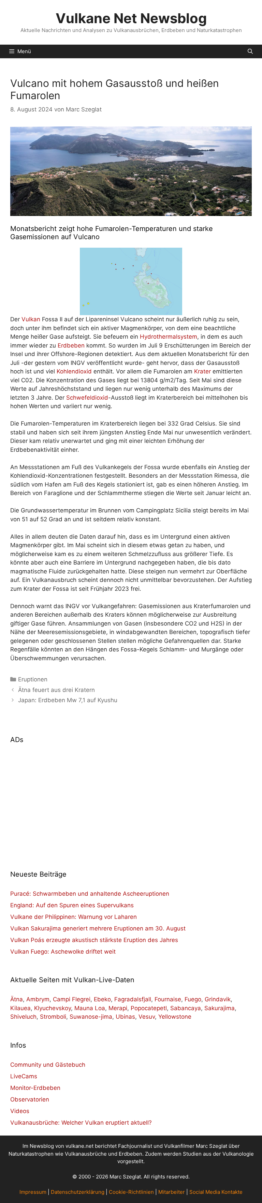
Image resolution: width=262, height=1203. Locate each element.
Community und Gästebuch (47, 1064)
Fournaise (168, 999)
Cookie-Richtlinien (131, 1192)
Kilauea (20, 1008)
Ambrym (37, 999)
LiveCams (23, 1076)
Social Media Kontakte (216, 1192)
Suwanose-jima (91, 1016)
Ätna (16, 999)
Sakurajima (219, 1008)
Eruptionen (32, 679)
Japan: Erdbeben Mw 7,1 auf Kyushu (67, 700)
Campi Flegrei (71, 999)
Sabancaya (185, 1008)
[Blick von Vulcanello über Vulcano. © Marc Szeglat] (131, 171)
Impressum (32, 1192)
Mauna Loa (89, 1008)
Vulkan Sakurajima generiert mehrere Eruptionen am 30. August (98, 928)
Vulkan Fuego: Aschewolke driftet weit (63, 951)
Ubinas (125, 1016)
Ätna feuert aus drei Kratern (56, 690)
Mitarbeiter (171, 1192)
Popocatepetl (149, 1008)
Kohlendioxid (74, 371)
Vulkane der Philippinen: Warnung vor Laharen (73, 916)
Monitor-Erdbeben (35, 1087)
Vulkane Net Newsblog (131, 18)
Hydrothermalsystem (168, 336)
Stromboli (53, 1016)
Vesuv (147, 1016)
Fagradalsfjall (132, 999)
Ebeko (102, 999)
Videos (19, 1111)
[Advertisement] (131, 802)
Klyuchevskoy (52, 1008)
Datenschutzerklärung (77, 1192)
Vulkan (30, 319)
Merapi (117, 1008)
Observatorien (29, 1099)
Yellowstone (174, 1016)
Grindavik (218, 999)
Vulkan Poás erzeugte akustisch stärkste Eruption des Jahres (94, 940)
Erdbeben (71, 345)
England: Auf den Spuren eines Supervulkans (72, 905)
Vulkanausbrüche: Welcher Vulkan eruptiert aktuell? (81, 1122)
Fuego (193, 999)
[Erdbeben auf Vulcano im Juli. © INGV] (131, 281)
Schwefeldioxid (87, 397)
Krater (202, 371)
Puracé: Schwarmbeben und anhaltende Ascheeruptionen (89, 893)
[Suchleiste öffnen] (250, 51)
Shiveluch (23, 1016)
